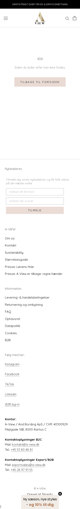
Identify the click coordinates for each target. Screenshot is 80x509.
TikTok (9, 384)
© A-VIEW (40, 488)
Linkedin (10, 394)
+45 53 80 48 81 (22, 450)
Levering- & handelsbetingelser (27, 297)
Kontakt (10, 245)
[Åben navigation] (6, 18)
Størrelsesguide (16, 260)
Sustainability (14, 252)
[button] (40, 502)
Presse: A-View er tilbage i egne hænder (34, 274)
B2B (8, 340)
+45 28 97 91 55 (22, 470)
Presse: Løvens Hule (19, 267)
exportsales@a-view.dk (29, 465)
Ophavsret (12, 319)
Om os (10, 238)
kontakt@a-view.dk (25, 444)
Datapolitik (12, 326)
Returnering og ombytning (24, 305)
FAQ (8, 312)
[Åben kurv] (74, 18)
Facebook (12, 374)
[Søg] (67, 18)
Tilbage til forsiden (40, 82)
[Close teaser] (60, 494)
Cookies (11, 333)
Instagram (12, 364)
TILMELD (35, 210)
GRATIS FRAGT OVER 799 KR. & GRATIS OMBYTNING (40, 4)
